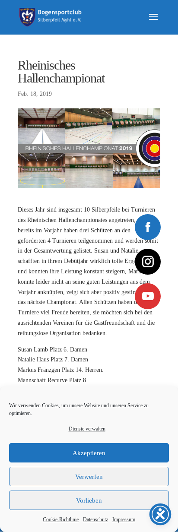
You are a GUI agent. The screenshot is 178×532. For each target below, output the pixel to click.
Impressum (123, 519)
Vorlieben (89, 500)
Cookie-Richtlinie (61, 519)
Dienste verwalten (87, 429)
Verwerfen (89, 476)
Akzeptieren (89, 453)
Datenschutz (95, 519)
